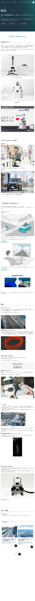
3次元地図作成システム (5, 241)
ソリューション (7, 2)
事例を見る (4, 23)
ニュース (18, 2)
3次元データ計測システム (5, 211)
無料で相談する (24, 23)
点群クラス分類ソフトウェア (5, 268)
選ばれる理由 (14, 2)
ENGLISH (25, 2)
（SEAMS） (3, 212)
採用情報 (22, 2)
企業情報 (3, 2)
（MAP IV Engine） (4, 242)
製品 (11, 2)
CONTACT (30, 2)
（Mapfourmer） (4, 269)
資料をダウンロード (13, 23)
